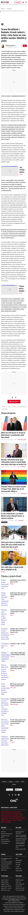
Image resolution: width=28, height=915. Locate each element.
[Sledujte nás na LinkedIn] (19, 795)
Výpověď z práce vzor (5, 868)
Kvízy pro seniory (4, 839)
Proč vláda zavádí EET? (6, 864)
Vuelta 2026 (8, 822)
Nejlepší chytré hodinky (6, 886)
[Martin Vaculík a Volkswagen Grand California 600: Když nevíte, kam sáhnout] (5, 599)
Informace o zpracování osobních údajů (11, 906)
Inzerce (17, 781)
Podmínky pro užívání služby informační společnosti (14, 904)
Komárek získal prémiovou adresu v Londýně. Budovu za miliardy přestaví (18, 611)
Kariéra (14, 784)
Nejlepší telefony (4, 882)
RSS (23, 781)
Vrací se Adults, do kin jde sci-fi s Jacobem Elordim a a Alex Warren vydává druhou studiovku (18, 666)
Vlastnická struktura (18, 907)
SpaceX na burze (4, 880)
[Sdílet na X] (15, 397)
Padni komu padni (5, 866)
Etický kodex (7, 911)
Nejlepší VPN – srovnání (6, 888)
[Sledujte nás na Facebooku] (12, 795)
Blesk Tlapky (13, 812)
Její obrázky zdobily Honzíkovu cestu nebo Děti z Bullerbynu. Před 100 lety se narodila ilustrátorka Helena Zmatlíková (23, 169)
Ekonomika (19, 876)
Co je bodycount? (4, 843)
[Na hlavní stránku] (5, 2)
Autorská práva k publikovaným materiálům (14, 902)
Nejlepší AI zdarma (5, 884)
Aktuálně (3, 827)
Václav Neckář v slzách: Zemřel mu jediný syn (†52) (18, 581)
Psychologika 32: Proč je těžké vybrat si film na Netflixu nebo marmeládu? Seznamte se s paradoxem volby (17, 700)
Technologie (4, 876)
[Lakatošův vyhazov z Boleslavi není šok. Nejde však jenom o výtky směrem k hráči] (5, 634)
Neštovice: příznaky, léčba (6, 833)
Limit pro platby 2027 (20, 884)
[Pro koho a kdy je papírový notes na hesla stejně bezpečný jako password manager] (5, 726)
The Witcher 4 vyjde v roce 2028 (17, 643)
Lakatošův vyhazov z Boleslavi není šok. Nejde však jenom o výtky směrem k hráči (18, 630)
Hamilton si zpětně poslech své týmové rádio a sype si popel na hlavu (17, 738)
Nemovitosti (8, 816)
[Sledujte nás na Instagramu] (15, 795)
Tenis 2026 (18, 864)
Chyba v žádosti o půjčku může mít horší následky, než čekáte (18, 653)
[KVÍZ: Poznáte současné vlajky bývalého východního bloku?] (5, 689)
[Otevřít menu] (26, 2)
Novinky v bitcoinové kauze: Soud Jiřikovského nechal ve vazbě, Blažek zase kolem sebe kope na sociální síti (13, 462)
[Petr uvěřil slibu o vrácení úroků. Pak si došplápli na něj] (13, 558)
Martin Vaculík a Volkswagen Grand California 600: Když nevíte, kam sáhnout (18, 594)
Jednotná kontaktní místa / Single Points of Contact (14, 909)
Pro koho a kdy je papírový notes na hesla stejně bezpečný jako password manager (18, 721)
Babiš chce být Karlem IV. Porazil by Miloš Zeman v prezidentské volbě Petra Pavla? (13, 435)
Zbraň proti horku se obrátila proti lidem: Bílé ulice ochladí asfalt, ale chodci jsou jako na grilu (13, 544)
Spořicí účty (18, 882)
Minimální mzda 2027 (20, 888)
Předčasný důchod (19, 880)
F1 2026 (17, 866)
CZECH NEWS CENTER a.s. (19, 896)
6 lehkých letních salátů (21, 849)
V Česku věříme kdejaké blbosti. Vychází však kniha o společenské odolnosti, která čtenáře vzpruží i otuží (23, 288)
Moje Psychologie (5, 812)
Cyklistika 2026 (19, 870)
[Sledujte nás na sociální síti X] (9, 795)
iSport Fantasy (8, 814)
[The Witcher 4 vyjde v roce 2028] (5, 646)
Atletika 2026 (18, 868)
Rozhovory (9, 8)
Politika (3, 854)
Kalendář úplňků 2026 (5, 841)
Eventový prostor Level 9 (10, 820)
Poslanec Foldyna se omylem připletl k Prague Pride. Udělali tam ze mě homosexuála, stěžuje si (13, 488)
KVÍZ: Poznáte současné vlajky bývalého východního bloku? (17, 684)
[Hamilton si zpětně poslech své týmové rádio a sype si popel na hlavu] (5, 741)
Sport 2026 (19, 854)
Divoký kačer (4, 870)
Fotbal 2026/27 (19, 860)
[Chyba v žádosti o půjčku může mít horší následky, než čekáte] (6, 657)
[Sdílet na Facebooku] (12, 397)
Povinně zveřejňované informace (17, 911)
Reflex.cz (3, 8)
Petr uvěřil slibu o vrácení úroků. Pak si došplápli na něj (12, 568)
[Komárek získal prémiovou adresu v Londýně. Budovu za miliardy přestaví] (5, 617)
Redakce (11, 781)
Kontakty (4, 781)
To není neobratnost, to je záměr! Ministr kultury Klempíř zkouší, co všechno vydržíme (12, 515)
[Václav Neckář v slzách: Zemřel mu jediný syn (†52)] (5, 584)
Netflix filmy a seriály (5, 890)
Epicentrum (3, 831)
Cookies (22, 906)
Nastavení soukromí (9, 907)
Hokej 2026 (18, 862)
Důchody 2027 (19, 886)
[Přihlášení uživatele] (23, 2)
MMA (17, 858)
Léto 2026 (18, 827)
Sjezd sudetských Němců (6, 861)
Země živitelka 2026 (20, 890)
